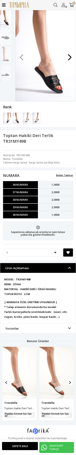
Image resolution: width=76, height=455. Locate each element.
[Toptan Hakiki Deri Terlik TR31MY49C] (27, 118)
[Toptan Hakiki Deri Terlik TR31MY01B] (56, 373)
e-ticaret (29, 438)
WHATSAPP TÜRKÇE (56, 447)
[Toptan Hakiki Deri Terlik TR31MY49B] (17, 118)
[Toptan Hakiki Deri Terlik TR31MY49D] (36, 118)
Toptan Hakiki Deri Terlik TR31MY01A (26, 408)
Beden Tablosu (64, 175)
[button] (70, 55)
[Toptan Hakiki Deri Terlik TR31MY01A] (19, 373)
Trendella (17, 159)
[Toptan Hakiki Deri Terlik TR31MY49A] (7, 118)
